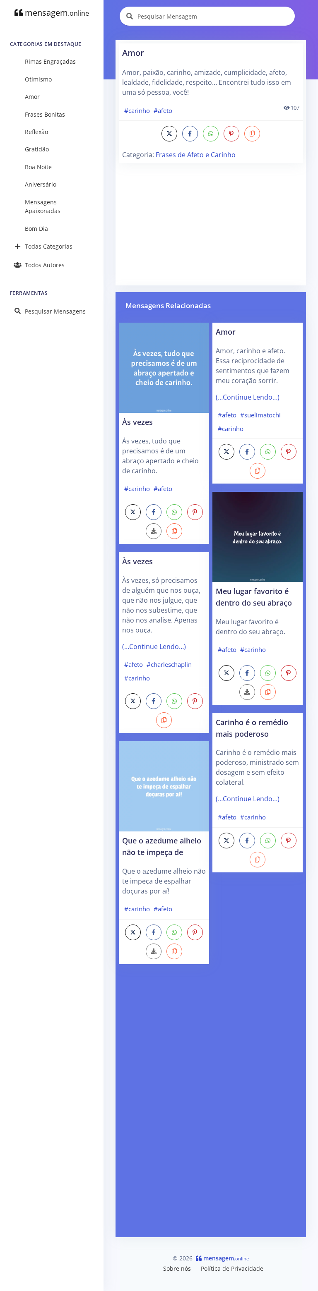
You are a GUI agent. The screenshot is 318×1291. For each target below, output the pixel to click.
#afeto (163, 110)
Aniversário (40, 184)
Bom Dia (36, 228)
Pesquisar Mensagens (55, 311)
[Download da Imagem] (153, 531)
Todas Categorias (48, 246)
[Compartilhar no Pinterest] (231, 133)
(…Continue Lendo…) (154, 646)
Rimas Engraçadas (50, 61)
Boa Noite (38, 167)
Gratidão (37, 149)
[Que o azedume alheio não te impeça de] (164, 785)
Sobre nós (177, 1268)
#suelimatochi (260, 415)
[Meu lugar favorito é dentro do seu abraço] (257, 536)
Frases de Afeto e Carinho (196, 154)
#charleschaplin (169, 664)
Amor (32, 97)
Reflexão (36, 132)
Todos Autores (45, 265)
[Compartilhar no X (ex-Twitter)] (169, 133)
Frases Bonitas (45, 114)
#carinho (137, 110)
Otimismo (38, 79)
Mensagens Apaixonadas (42, 206)
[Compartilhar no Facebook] (190, 133)
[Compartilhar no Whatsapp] (211, 133)
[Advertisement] (211, 224)
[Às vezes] (164, 366)
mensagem (56, 12)
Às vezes (137, 422)
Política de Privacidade (232, 1268)
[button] (252, 133)
